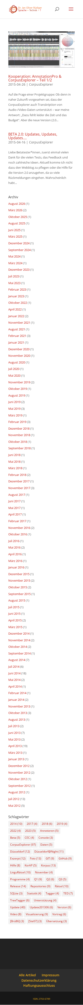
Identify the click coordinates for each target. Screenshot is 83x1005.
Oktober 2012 (17, 779)
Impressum (50, 975)
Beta (15, 838)
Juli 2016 (13, 541)
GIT (50, 858)
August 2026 (16, 204)
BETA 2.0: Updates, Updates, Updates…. (32, 136)
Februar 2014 (17, 693)
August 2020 (16, 362)
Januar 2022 (16, 316)
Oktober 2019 (17, 389)
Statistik (34, 893)
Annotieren (49, 831)
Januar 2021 (16, 342)
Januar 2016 (16, 567)
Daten (46, 845)
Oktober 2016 (17, 534)
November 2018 (19, 435)
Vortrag (59, 914)
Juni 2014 (14, 673)
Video (15, 914)
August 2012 (16, 792)
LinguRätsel (20, 872)
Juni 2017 (14, 501)
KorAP (31, 865)
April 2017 (15, 514)
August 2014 (16, 660)
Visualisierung (37, 914)
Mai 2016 (14, 547)
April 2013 (15, 746)
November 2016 (19, 528)
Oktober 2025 (17, 217)
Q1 (38, 879)
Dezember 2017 (19, 481)
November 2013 (19, 706)
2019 (62, 824)
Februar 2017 (17, 521)
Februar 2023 (17, 289)
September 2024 (19, 250)
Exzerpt (18, 858)
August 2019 (16, 395)
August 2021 (16, 329)
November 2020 (19, 356)
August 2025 (16, 223)
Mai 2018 (14, 461)
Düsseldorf (20, 851)
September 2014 (19, 653)
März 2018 (15, 468)
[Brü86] (17, 921)
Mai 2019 (14, 408)
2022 (15, 831)
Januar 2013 (16, 759)
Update (17, 907)
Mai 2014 (14, 680)
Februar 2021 (17, 336)
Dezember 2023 (19, 269)
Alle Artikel (27, 975)
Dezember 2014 (19, 633)
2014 (16, 824)
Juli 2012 (13, 799)
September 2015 (19, 594)
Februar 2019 (17, 422)
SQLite (16, 893)
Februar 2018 (17, 475)
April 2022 (15, 309)
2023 (30, 831)
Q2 (50, 879)
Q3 (62, 879)
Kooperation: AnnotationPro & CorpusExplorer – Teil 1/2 (35, 78)
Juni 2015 (14, 613)
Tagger (52, 893)
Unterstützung (45, 900)
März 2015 (15, 627)
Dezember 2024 (19, 243)
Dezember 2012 (19, 766)
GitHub (65, 858)
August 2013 (16, 719)
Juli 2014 (13, 666)
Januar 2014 (16, 700)
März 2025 (15, 236)
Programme (20, 879)
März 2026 (15, 210)
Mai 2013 (14, 739)
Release (18, 886)
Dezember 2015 (19, 574)
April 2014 (15, 686)
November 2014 (19, 640)
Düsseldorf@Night (49, 851)
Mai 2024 (14, 256)
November (44, 872)
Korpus (48, 865)
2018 (47, 824)
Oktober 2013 (17, 713)
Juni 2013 (14, 733)
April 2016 (15, 554)
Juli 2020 (13, 369)
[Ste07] (35, 921)
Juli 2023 (13, 276)
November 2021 (19, 322)
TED (68, 893)
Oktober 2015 (17, 587)
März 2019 (15, 415)
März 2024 (15, 263)
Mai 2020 (14, 375)
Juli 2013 (13, 726)
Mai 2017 (14, 508)
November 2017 (19, 488)
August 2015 (16, 600)
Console (46, 838)
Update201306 (41, 907)
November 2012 (19, 772)
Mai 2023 (14, 283)
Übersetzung (56, 921)
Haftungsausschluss (39, 985)
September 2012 (19, 786)
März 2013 (15, 753)
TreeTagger (20, 900)
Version (64, 907)
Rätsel (61, 886)
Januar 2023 (16, 296)
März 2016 (15, 561)
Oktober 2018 (17, 442)
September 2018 (19, 448)
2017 (32, 824)
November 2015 (19, 580)
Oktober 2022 (17, 303)
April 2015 (15, 620)
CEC (29, 838)
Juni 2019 (14, 402)
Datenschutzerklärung (38, 980)
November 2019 (19, 382)
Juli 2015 (13, 607)
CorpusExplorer (41, 84)
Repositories (40, 886)
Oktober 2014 (17, 647)
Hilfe (15, 865)
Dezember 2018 (19, 428)
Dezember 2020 (19, 349)
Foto (35, 858)
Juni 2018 (14, 455)
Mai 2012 (14, 805)
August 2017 (16, 495)
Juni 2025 (14, 230)
